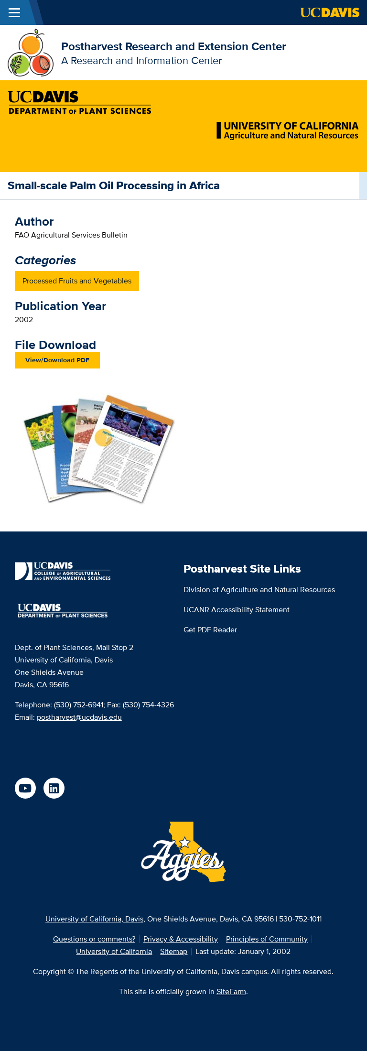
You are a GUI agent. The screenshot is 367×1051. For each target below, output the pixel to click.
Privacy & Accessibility (180, 938)
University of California (114, 951)
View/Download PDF (57, 360)
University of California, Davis (94, 918)
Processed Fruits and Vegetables (76, 280)
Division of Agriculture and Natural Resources (259, 589)
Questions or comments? (94, 938)
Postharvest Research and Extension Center (173, 46)
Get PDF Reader (210, 629)
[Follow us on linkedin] (54, 788)
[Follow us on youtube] (25, 788)
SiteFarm (231, 991)
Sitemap (173, 951)
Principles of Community (267, 938)
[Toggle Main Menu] (14, 12)
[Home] (31, 51)
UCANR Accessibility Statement (237, 609)
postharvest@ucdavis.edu (79, 717)
